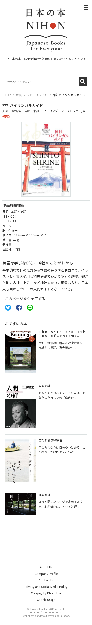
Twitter (8, 308)
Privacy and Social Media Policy (46, 586)
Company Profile (46, 573)
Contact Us (46, 580)
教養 (19, 95)
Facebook (19, 308)
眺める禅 (44, 495)
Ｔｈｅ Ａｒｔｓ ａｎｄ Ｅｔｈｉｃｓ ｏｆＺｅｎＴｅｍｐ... (62, 333)
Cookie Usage (46, 599)
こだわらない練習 (50, 440)
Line (30, 308)
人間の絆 (44, 386)
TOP (8, 95)
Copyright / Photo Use (46, 593)
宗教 (7, 116)
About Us (46, 567)
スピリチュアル (37, 95)
